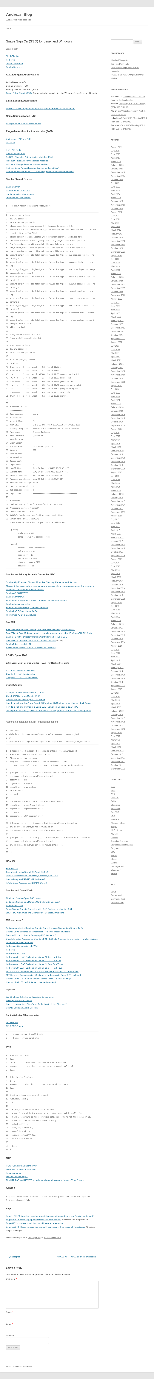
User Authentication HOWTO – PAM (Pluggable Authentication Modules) (40, 171)
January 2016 (117, 584)
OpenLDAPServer (14, 63)
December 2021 (118, 328)
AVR (113, 794)
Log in (113, 892)
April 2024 (115, 226)
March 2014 (116, 664)
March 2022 (116, 317)
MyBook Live (116, 830)
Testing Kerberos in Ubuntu (19, 1000)
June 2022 (115, 306)
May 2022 (115, 310)
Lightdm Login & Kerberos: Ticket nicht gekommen (30, 997)
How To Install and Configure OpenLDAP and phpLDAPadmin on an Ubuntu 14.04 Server (48, 703)
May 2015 (115, 613)
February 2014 (117, 667)
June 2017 (115, 523)
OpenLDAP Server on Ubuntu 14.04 (23, 696)
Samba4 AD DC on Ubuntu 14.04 (21, 611)
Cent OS (115, 798)
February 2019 (117, 451)
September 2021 (118, 339)
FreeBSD (115, 812)
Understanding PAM (15, 153)
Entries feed (116, 895)
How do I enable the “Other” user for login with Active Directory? (36, 1004)
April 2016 (115, 573)
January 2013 (117, 714)
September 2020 (118, 382)
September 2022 (118, 295)
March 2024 (116, 230)
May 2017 (115, 526)
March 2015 (116, 620)
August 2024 (116, 212)
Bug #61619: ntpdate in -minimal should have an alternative (34, 1223)
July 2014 (115, 649)
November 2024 (118, 205)
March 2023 (116, 273)
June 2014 (115, 653)
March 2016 (116, 577)
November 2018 (118, 461)
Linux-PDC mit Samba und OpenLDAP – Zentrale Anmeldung (35, 913)
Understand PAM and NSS (18, 139)
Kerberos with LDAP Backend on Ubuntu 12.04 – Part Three (34, 964)
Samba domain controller (18, 604)
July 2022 (115, 302)
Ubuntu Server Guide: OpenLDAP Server (25, 699)
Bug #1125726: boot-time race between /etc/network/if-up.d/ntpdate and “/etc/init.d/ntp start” (50, 1216)
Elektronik (115, 805)
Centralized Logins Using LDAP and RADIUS (27, 872)
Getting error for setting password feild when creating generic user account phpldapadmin (48, 710)
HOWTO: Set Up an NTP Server (21, 1166)
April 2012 (115, 743)
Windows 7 (115, 870)
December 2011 (118, 758)
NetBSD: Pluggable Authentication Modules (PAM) (29, 157)
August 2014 (116, 646)
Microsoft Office (118, 823)
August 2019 (116, 429)
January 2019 (117, 454)
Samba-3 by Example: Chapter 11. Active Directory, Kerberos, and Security (41, 582)
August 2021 (116, 342)
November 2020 (118, 375)
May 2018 (115, 483)
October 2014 (117, 639)
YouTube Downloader (120, 64)
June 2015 (115, 610)
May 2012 (115, 740)
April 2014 (115, 660)
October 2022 (117, 292)
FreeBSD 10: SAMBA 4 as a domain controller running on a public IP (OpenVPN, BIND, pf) (49, 633)
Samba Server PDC (15, 597)
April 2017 (115, 530)
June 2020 (115, 393)
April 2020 (115, 400)
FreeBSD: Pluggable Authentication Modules (27, 160)
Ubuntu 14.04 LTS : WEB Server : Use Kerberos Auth (31, 982)
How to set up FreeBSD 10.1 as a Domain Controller (31, 640)
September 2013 (118, 686)
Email (9, 1324)
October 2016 (117, 552)
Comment (11, 1279)
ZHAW (114, 873)
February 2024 (117, 234)
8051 (113, 787)
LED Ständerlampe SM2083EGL (125, 67)
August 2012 (116, 733)
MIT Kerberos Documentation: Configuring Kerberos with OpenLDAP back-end (43, 975)
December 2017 (118, 501)
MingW (114, 827)
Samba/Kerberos (14, 67)
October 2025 (117, 179)
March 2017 (116, 534)
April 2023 (115, 270)
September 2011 (118, 769)
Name (9, 1312)
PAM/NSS (10, 142)
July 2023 (115, 259)
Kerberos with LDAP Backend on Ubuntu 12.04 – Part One (34, 957)
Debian (114, 801)
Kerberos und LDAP (15, 953)
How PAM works (13, 150)
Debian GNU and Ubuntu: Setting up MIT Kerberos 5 (31, 935)
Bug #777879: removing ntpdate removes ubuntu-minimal (33, 1219)
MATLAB (115, 819)
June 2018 (115, 479)
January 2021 (117, 367)
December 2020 (118, 371)
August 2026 (116, 147)
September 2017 (118, 512)
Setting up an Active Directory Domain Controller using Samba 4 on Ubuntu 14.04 (44, 928)
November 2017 (118, 505)
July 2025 (115, 183)
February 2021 (117, 364)
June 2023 (115, 263)
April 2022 (115, 313)
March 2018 (116, 490)
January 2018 (117, 498)
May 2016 (115, 570)
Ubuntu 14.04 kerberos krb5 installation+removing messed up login (38, 931)
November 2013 (118, 678)
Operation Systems (119, 841)
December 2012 (118, 718)
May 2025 (115, 190)
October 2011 (117, 765)
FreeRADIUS (12, 868)
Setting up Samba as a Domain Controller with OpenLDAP (33, 902)
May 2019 (115, 440)
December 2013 (118, 675)
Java (113, 816)
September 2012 (118, 729)
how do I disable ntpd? (17, 1176)
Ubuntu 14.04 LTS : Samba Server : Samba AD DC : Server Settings (38, 978)
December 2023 (118, 241)
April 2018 (115, 487)
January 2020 (117, 411)
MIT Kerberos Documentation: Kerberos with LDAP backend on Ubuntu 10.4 (42, 971)
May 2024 (115, 223)
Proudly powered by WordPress (19, 1366)
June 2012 (115, 736)
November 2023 (118, 245)
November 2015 (118, 592)
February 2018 (117, 494)
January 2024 (117, 237)
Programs (115, 848)
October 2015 (117, 595)
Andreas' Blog (19, 14)
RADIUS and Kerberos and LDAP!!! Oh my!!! (27, 883)
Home (8, 29)
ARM (113, 790)
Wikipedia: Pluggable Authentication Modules (27, 164)
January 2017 (117, 541)
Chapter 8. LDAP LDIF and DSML (22, 677)
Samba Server (13, 187)
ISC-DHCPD (12, 1022)
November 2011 (118, 761)
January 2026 (117, 169)
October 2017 (117, 508)
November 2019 (118, 418)
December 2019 (118, 414)
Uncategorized (34, 1238)
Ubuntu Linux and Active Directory (22, 1008)
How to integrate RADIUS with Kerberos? (25, 879)
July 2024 (115, 216)
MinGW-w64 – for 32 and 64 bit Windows (78, 1256)
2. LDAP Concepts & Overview (20, 670)
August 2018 (116, 472)
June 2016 (115, 566)
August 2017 (116, 516)
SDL (113, 852)
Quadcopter (13, 1256)
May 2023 (115, 266)
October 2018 (117, 465)
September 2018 (118, 469)
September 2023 (118, 252)
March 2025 (116, 198)
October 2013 (117, 682)
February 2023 (117, 277)
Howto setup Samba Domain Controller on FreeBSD (30, 647)
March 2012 (116, 747)
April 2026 (115, 158)
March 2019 (116, 447)
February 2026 (117, 165)
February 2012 (117, 751)
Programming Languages (122, 845)
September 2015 (118, 599)
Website (10, 1335)
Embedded (115, 808)
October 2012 (117, 725)
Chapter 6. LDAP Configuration (20, 674)
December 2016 (118, 545)
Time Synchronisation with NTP (21, 1169)
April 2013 (115, 704)
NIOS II (114, 834)
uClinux (114, 863)
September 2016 (118, 555)
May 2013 (115, 700)
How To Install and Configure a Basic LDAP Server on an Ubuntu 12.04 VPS (42, 707)
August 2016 (116, 559)
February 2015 (117, 624)
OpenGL (114, 837)
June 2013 (115, 696)
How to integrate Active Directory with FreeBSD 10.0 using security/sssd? (40, 629)
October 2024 (117, 208)
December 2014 (118, 631)
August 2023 (116, 255)
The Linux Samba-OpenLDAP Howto (23, 898)
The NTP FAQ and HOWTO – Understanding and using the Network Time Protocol (45, 1180)
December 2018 (118, 458)
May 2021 (115, 353)
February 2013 (117, 711)
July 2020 (115, 389)
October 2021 (117, 335)
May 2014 (115, 657)
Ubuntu (114, 859)
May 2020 (115, 396)
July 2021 (115, 346)
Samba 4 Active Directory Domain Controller (27, 607)
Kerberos (10, 60)
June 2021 (115, 349)
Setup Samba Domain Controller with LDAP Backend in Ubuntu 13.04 (39, 909)
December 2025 (118, 172)
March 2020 (116, 404)
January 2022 (117, 324)
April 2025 (115, 194)
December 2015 (118, 588)
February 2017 (117, 537)
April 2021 (115, 357)
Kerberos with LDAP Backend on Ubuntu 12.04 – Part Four (34, 968)
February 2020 (117, 407)
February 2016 (117, 581)
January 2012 (117, 754)
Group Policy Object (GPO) (19, 93)
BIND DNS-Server (14, 1026)
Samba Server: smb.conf (18, 190)
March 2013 (116, 707)
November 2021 (118, 331)
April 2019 (115, 443)
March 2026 (116, 161)
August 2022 (116, 299)
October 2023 (117, 248)
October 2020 (117, 378)
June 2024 (115, 219)
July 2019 (115, 433)
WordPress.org (117, 902)
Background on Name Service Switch (23, 123)
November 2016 (118, 548)
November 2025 (118, 176)
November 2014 (118, 635)
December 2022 (118, 284)
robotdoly (115, 71)
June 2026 (115, 154)
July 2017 (115, 519)
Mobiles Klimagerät (119, 60)
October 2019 (117, 422)
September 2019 (118, 425)
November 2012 (118, 722)
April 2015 (115, 617)
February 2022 (117, 320)
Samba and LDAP (14, 905)
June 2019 (115, 436)
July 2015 (115, 606)
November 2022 (118, 288)
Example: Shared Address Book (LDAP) (25, 692)
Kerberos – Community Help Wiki (21, 946)
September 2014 (118, 642)
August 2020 (116, 386)
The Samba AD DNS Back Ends (21, 615)
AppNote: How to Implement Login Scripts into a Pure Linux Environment (40, 108)
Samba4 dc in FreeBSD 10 (18, 644)
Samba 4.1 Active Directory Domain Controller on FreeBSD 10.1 (36, 637)
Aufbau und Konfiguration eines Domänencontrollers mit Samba (36, 600)
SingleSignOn (12, 56)
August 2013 (116, 689)
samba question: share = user (20, 194)
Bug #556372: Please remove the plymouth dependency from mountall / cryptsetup (45, 1227)
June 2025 (115, 187)
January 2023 (117, 281)
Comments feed (118, 899)
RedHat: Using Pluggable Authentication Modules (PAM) (32, 168)
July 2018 (115, 476)
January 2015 (117, 628)
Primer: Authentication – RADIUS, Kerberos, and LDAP (32, 875)
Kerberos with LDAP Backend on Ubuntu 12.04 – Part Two (33, 960)
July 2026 (115, 151)
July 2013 (115, 693)
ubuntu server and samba (18, 197)
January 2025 (117, 201)
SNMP (114, 855)
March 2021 (116, 360)
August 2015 (116, 602)
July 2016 (115, 563)
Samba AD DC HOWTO (17, 593)
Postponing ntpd (14, 1173)
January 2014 (117, 671)
